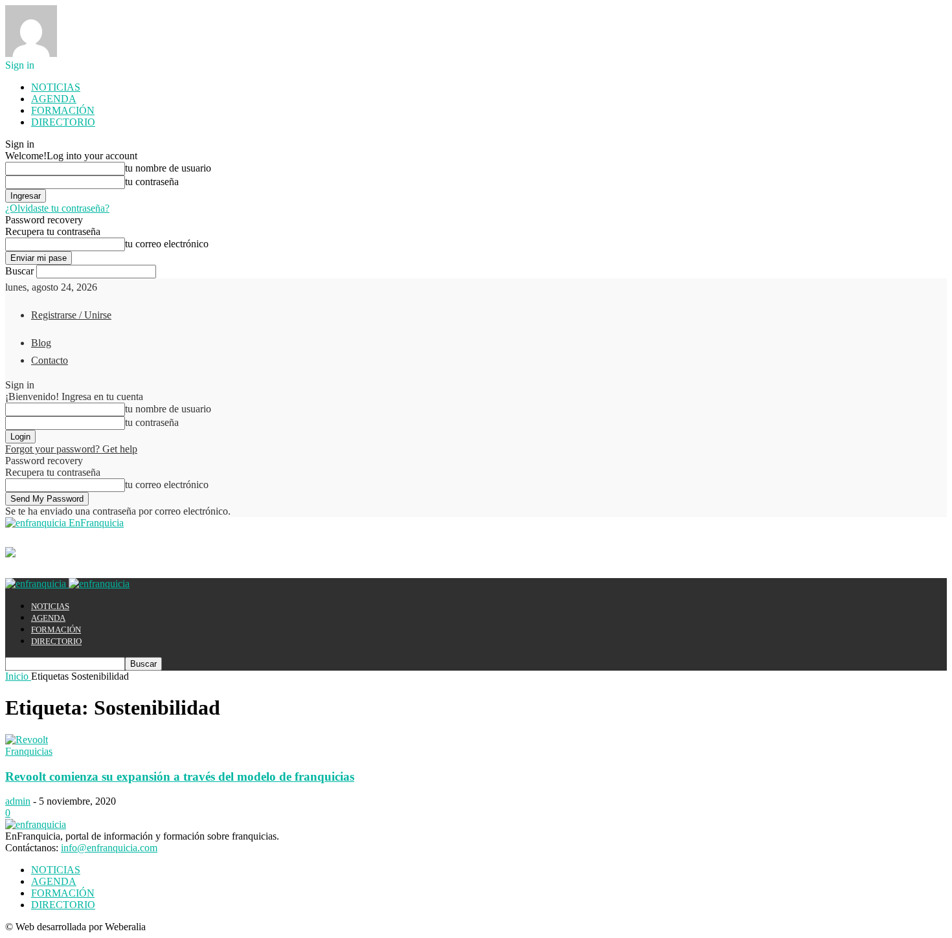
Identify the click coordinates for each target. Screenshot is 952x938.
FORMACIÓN (63, 110)
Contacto (49, 360)
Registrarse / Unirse (71, 314)
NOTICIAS (55, 87)
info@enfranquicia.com (109, 847)
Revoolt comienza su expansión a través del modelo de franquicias (179, 776)
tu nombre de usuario (168, 167)
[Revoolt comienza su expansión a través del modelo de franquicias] (26, 739)
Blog (41, 342)
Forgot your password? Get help (71, 448)
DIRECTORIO (63, 122)
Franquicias (28, 751)
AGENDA (53, 98)
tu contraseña (152, 181)
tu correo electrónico (167, 243)
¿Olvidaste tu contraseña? (57, 208)
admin (17, 801)
